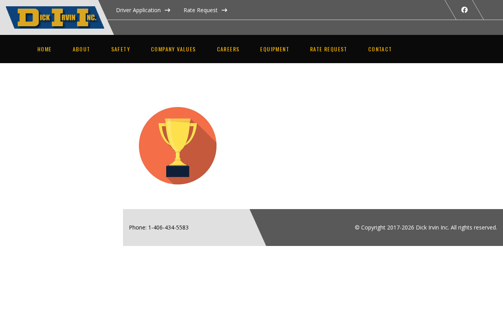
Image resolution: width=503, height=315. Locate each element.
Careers (228, 49)
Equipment (274, 49)
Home (44, 49)
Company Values (173, 49)
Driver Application (138, 10)
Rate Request (201, 10)
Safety (120, 49)
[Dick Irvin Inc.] (63, 10)
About (81, 49)
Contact (380, 49)
